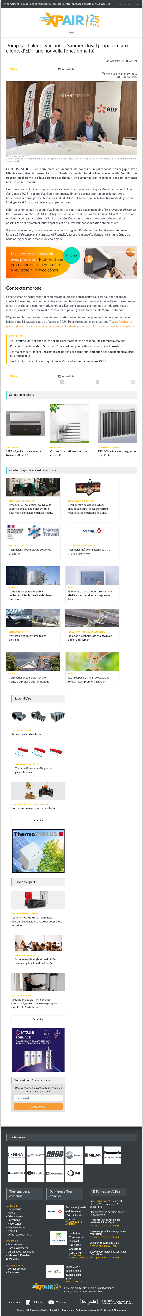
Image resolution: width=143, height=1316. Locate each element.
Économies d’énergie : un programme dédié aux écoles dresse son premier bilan (90, 595)
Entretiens (14, 1219)
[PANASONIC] (112, 1162)
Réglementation (17, 1227)
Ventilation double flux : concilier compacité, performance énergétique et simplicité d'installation (34, 1003)
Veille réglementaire (19, 1234)
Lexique (108, 1310)
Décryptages (15, 1216)
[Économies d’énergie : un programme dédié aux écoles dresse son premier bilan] (92, 575)
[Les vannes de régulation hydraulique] (38, 791)
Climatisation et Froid (27, 764)
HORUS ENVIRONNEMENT (110, 447)
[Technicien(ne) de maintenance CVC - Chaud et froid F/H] (92, 532)
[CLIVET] (35, 1162)
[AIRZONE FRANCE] (35, 1181)
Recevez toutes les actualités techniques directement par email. (38, 1089)
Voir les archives (17, 1268)
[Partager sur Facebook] (97, 382)
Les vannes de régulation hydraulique (33, 808)
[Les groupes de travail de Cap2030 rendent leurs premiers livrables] (92, 661)
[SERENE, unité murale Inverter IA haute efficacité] (25, 423)
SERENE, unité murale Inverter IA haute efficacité (24, 453)
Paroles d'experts (18, 1247)
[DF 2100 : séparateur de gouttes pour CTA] (117, 423)
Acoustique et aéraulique (26, 734)
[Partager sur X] (133, 381)
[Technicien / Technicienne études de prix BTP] (33, 532)
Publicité (54, 1310)
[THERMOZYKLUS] (16, 1181)
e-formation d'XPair (104, 1200)
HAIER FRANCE (13, 447)
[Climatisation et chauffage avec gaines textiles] (38, 752)
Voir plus (38, 820)
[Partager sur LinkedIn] (62, 382)
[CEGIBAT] (16, 1162)
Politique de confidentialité (89, 1310)
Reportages (14, 1223)
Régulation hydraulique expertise (86, 632)
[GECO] (55, 1162)
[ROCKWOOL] (55, 1181)
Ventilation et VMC (19, 632)
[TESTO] (74, 1162)
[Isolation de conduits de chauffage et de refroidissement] (92, 618)
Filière (13, 69)
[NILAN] (93, 1162)
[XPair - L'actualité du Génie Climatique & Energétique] (69, 26)
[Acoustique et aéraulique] (38, 717)
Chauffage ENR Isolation (22, 501)
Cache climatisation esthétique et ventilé (68, 453)
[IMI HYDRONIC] (74, 1181)
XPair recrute (67, 1310)
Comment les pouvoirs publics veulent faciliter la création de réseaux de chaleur (31, 595)
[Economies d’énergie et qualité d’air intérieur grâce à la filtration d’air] (38, 943)
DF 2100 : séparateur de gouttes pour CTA (117, 453)
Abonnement (120, 1310)
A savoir (12, 1230)
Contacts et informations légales (32, 1310)
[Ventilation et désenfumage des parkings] (33, 618)
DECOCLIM (55, 447)
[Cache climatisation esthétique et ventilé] (69, 423)
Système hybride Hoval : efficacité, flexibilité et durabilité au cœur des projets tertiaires (36, 921)
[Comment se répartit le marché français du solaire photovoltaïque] (33, 661)
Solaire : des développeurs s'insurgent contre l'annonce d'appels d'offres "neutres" (66, 3)
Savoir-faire (15, 1244)
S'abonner (13, 1272)
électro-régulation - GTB (103, 1245)
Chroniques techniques (21, 1251)
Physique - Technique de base (104, 1225)
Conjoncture (15, 1208)
